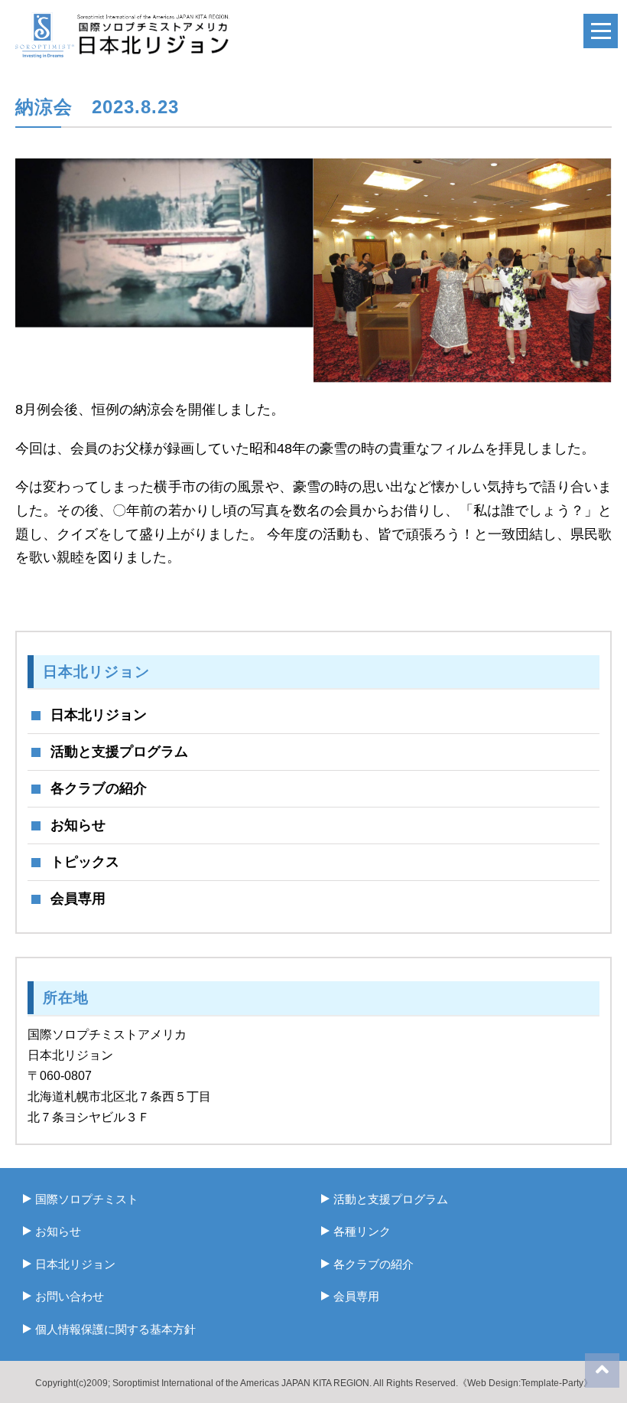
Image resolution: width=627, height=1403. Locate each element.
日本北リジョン (98, 715)
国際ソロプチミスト (86, 1199)
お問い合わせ (69, 1296)
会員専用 (78, 898)
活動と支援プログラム (119, 751)
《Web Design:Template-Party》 (525, 1383)
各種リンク (362, 1231)
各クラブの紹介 (98, 788)
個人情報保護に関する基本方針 (115, 1329)
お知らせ (78, 825)
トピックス (84, 862)
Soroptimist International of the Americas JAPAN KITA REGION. (242, 1383)
